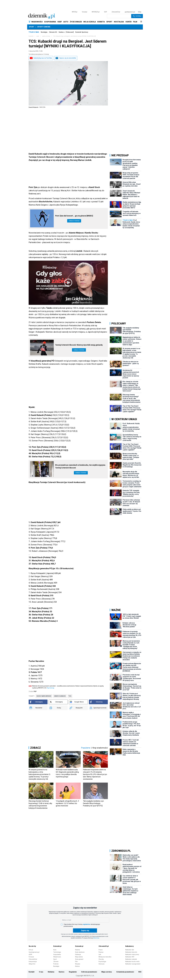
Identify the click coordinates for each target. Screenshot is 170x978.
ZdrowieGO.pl (116, 12)
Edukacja (78, 954)
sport (37, 36)
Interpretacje (33, 961)
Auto (54, 950)
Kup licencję (50, 688)
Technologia (57, 952)
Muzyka (77, 964)
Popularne (85, 748)
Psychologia (102, 961)
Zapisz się (85, 930)
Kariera (61, 972)
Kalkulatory (129, 946)
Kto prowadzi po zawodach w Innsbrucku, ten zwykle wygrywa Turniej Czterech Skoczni (80, 466)
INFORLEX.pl (95, 12)
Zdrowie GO (53, 32)
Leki (100, 954)
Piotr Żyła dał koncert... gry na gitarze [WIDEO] (74, 216)
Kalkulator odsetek (131, 959)
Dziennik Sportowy (81, 32)
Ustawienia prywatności (125, 972)
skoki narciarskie (43, 696)
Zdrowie (55, 961)
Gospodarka (57, 954)
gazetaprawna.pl (130, 12)
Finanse (101, 952)
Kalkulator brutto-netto (132, 961)
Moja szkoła (79, 957)
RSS (139, 972)
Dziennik (31, 36)
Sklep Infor (32, 964)
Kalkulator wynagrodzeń (132, 964)
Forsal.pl (31, 957)
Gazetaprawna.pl (34, 952)
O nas (41, 972)
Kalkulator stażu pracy (132, 954)
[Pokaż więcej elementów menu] (141, 21)
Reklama (51, 972)
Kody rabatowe (80, 952)
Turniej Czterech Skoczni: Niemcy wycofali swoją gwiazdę (79, 345)
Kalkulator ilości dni (131, 952)
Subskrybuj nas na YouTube (42, 58)
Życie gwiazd (79, 959)
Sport (31, 27)
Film (76, 961)
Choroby (101, 959)
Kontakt (31, 972)
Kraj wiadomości (100, 748)
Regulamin (73, 972)
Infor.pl (31, 950)
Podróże (56, 964)
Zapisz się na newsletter (67, 58)
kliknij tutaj (96, 938)
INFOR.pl (74, 12)
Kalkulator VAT (129, 957)
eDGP (30, 954)
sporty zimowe (46, 36)
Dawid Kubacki (60, 696)
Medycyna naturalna (105, 957)
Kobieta (77, 950)
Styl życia (101, 964)
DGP (105, 12)
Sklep (139, 12)
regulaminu (86, 924)
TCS (69, 696)
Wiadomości (57, 957)
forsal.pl (84, 12)
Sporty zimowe (43, 27)
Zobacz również (74, 221)
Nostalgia (44, 32)
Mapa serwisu (106, 972)
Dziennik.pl (57, 946)
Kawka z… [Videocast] (66, 32)
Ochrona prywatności (89, 972)
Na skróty (32, 946)
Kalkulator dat (129, 950)
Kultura (77, 966)
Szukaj (138, 16)
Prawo (101, 950)
